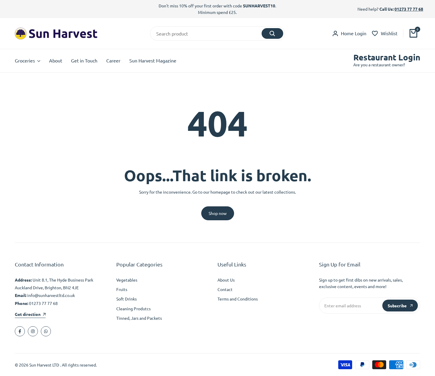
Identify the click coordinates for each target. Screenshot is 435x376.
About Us (226, 279)
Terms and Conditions (238, 298)
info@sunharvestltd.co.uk (51, 295)
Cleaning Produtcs (133, 308)
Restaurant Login (386, 57)
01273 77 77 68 (408, 9)
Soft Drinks (126, 298)
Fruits (121, 289)
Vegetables (126, 279)
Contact (225, 289)
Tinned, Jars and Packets (139, 318)
